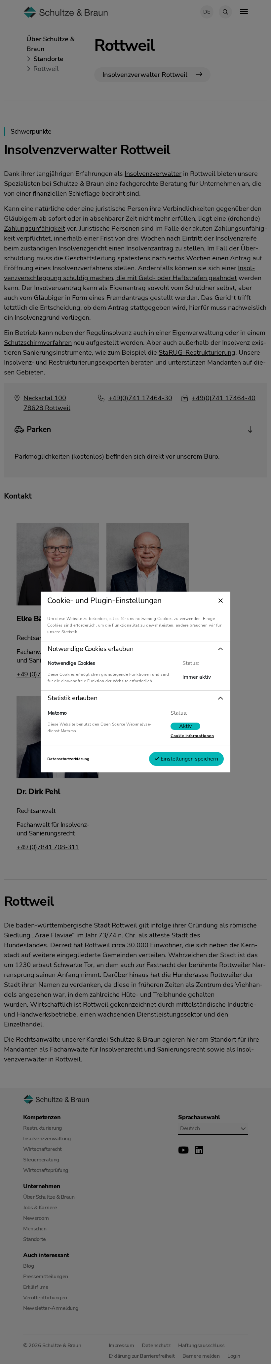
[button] (135, 649)
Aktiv (185, 726)
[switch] (185, 726)
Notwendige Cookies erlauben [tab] (90, 649)
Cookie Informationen (192, 735)
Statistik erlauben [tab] (72, 698)
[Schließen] (220, 601)
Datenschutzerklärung (68, 759)
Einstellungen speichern (188, 759)
